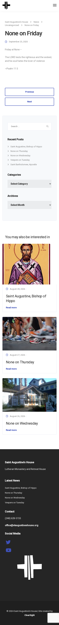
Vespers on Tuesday (20, 160)
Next (29, 101)
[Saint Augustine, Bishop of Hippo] (26, 264)
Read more (11, 307)
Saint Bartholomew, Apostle (23, 164)
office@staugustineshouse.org (21, 525)
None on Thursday (19, 151)
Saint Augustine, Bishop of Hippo (26, 146)
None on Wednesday (20, 155)
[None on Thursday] (29, 333)
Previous (29, 92)
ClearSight (29, 615)
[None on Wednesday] (29, 394)
